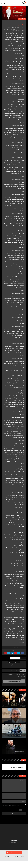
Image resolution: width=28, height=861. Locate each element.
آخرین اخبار (6, 858)
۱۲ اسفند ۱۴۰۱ (21, 18)
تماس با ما (10, 858)
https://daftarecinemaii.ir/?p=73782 (14, 681)
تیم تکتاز (6, 856)
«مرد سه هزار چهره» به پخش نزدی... (18, 720)
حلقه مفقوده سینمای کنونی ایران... (18, 704)
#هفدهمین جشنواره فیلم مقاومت (15, 658)
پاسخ (3, 766)
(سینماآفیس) (22, 27)
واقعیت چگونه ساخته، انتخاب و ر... (18, 736)
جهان (3, 858)
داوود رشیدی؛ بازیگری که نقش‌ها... (18, 751)
